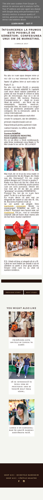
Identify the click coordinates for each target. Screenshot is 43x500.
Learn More (17, 23)
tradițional (9, 213)
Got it (29, 23)
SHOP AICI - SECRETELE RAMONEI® (21, 475)
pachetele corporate (15, 206)
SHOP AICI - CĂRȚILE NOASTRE (21, 478)
